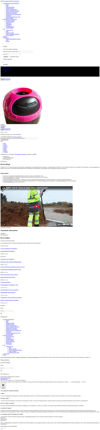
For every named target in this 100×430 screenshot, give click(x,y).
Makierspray (8, 23)
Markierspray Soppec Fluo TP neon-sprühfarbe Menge (12, 138)
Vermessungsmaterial (7, 335)
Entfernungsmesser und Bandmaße (13, 14)
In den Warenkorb (4, 139)
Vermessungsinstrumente (8, 319)
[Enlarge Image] (5, 78)
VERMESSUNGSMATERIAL (10, 19)
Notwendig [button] (3, 417)
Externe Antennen (10, 35)
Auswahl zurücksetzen (17, 136)
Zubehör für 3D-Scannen (11, 13)
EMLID (5, 36)
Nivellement (8, 15)
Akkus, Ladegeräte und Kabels (12, 10)
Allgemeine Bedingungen (21, 357)
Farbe (2, 136)
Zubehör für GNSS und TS (12, 12)
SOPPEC (35, 154)
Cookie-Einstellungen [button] (75, 381)
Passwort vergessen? (7, 59)
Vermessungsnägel (10, 21)
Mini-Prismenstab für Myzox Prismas (8, 277)
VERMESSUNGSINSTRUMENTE (11, 3)
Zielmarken (8, 25)
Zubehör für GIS (9, 30)
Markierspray (24, 154)
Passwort (5, 54)
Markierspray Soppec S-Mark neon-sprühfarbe (10, 300)
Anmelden (15, 49)
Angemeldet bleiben (14, 56)
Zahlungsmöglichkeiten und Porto (13, 39)
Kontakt (7, 41)
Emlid (4, 355)
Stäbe (7, 5)
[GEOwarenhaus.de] (10, 1)
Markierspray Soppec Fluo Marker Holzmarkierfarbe (11, 261)
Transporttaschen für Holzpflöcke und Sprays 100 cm (11, 269)
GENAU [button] (84, 381)
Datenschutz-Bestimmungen (34, 357)
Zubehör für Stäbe (10, 8)
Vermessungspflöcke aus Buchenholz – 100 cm (9, 284)
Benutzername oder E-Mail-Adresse (11, 51)
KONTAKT (6, 37)
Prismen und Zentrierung (11, 9)
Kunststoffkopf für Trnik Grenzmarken (8, 292)
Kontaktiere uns (4, 379)
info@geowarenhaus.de (6, 377)
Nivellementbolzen (10, 26)
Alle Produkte (18, 154)
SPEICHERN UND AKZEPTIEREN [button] (9, 426)
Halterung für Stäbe (10, 7)
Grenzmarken (9, 24)
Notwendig (4, 419)
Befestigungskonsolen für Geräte (13, 16)
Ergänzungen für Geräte (14, 352)
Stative (7, 4)
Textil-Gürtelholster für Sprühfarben (8, 251)
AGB (7, 40)
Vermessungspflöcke (10, 20)
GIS (4, 29)
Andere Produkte (9, 18)
